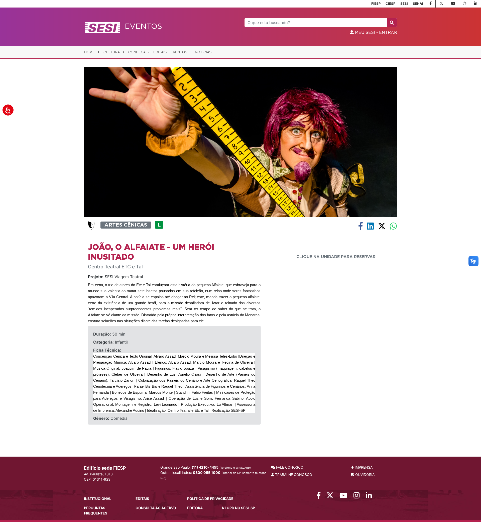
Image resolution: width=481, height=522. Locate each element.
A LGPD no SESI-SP (238, 508)
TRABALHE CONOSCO (293, 474)
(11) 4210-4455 (205, 467)
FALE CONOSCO (289, 467)
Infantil (110, 342)
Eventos (179, 52)
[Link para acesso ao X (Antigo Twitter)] (329, 496)
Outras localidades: (213, 475)
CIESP (390, 4)
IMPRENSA (363, 467)
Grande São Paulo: (205, 467)
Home (90, 52)
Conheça (137, 52)
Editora (195, 508)
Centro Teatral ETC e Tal (115, 267)
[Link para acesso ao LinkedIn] (369, 496)
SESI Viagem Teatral (115, 276)
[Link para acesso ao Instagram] (356, 496)
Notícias (203, 52)
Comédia (110, 418)
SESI (404, 4)
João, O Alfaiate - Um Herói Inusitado (151, 252)
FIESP (376, 4)
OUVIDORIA (364, 474)
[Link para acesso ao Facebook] (318, 496)
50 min (109, 334)
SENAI (418, 4)
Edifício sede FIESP (105, 468)
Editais (160, 52)
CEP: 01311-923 (97, 479)
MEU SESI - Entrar (375, 33)
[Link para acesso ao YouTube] (343, 496)
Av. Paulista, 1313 (98, 474)
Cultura (112, 52)
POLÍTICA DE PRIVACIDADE (210, 498)
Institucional (97, 498)
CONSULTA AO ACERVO (156, 508)
